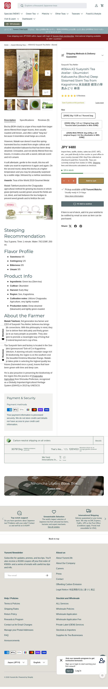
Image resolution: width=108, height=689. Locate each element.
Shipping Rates (11, 609)
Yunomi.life (14, 677)
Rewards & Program (13, 619)
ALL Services (62, 603)
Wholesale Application (66, 614)
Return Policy (10, 614)
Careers (60, 568)
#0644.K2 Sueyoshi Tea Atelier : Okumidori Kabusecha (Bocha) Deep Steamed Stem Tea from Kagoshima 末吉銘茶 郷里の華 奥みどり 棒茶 (44, 45)
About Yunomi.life (64, 558)
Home (6, 45)
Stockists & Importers (66, 630)
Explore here (54, 489)
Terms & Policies (12, 603)
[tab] (10, 120)
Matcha (45, 13)
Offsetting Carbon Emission (69, 584)
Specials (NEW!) (12, 13)
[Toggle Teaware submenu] (81, 13)
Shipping (96, 163)
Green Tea (31, 13)
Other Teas (60, 13)
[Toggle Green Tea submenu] (37, 13)
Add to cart (91, 181)
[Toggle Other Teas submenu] (67, 13)
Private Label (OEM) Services (70, 625)
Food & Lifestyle (93, 13)
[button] (102, 5)
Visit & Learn (10, 19)
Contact (59, 579)
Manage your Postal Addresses (18, 630)
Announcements (11, 640)
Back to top (54, 539)
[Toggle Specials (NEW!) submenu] (21, 13)
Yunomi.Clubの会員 (20, 29)
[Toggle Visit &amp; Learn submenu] (18, 18)
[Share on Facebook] (75, 226)
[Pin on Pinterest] (80, 226)
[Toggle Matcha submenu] (51, 13)
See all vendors (54, 527)
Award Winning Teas (18, 45)
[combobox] (52, 5)
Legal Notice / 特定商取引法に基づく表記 (75, 589)
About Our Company (65, 563)
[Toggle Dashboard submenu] (34, 18)
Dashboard (27, 19)
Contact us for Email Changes (18, 625)
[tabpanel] (28, 256)
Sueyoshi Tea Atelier (69, 65)
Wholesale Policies (65, 609)
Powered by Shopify (26, 677)
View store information (74, 196)
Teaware (76, 13)
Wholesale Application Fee (68, 619)
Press (59, 574)
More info (98, 440)
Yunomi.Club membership (63, 36)
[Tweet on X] (70, 226)
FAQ (6, 635)
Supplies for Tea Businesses (69, 635)
